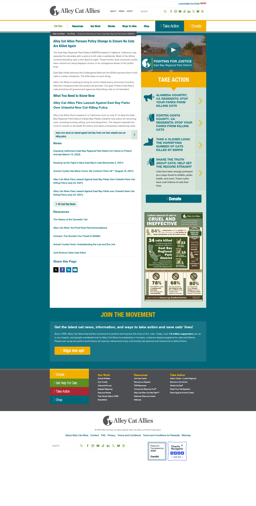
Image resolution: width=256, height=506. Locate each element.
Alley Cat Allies (59, 34)
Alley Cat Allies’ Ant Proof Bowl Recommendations (80, 227)
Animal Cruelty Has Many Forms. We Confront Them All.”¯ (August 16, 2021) (93, 170)
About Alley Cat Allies (76, 435)
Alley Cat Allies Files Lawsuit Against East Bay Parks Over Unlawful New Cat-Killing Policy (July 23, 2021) (94, 181)
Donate (196, 26)
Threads (202, 11)
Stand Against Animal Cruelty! (182, 392)
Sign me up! (73, 350)
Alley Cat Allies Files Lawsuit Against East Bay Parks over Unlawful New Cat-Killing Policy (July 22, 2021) (94, 193)
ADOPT (130, 11)
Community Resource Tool (145, 389)
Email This (75, 269)
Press (121, 11)
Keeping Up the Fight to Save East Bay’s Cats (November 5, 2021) (88, 162)
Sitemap (186, 435)
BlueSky (198, 11)
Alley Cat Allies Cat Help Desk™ (146, 392)
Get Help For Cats (66, 383)
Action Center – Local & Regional (183, 378)
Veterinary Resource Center (144, 396)
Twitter (56, 269)
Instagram (175, 11)
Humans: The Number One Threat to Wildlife (76, 235)
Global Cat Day (176, 385)
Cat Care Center (140, 378)
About (113, 11)
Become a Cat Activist (178, 382)
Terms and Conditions (129, 435)
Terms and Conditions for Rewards (161, 435)
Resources (77, 26)
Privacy (111, 435)
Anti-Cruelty (103, 382)
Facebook (171, 11)
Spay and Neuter (104, 392)
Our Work (95, 26)
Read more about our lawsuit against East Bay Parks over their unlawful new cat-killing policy (91, 134)
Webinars (137, 400)
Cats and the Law (105, 385)
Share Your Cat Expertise (180, 389)
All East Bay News (66, 204)
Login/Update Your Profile (189, 3)
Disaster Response (105, 389)
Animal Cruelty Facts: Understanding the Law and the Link (84, 244)
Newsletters (102, 400)
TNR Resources (140, 385)
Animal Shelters (104, 378)
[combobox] (153, 11)
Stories (111, 26)
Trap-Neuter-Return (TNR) (108, 396)
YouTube (180, 11)
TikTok (184, 11)
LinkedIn (189, 11)
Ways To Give (129, 26)
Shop (146, 26)
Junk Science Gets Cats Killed (69, 252)
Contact (94, 435)
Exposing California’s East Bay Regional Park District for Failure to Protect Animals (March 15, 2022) (92, 152)
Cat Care (58, 26)
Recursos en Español (142, 382)
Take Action (171, 26)
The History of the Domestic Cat (70, 219)
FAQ (103, 435)
